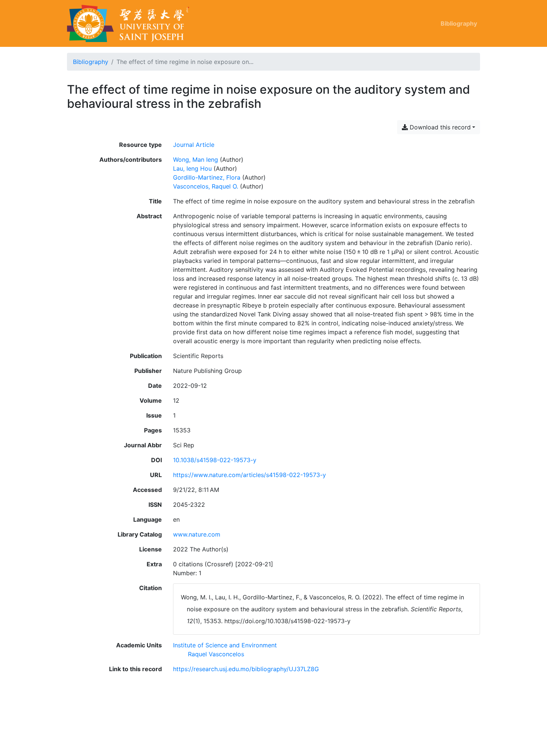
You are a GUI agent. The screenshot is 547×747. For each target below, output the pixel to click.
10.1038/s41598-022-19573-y (214, 460)
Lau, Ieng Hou (192, 168)
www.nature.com (196, 534)
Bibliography (459, 23)
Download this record (439, 127)
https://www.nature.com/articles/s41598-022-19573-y (249, 475)
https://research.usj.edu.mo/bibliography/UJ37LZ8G (246, 669)
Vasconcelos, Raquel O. (205, 186)
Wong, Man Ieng (195, 159)
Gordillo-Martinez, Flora (206, 177)
